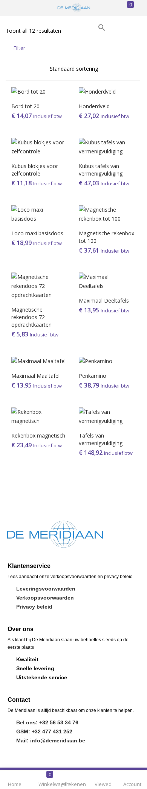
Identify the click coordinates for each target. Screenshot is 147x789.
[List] (136, 47)
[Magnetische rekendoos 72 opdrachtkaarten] (39, 285)
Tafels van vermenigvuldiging (100, 439)
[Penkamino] (95, 360)
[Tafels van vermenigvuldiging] (107, 415)
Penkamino (92, 375)
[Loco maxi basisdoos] (39, 213)
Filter (19, 47)
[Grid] (124, 47)
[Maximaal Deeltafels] (107, 280)
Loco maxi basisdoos (37, 233)
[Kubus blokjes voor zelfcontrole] (39, 146)
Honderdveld (94, 106)
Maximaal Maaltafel (35, 375)
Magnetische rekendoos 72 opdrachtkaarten (31, 317)
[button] (102, 26)
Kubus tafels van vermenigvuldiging (100, 169)
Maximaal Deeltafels (104, 300)
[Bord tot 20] (28, 90)
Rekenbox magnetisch (38, 435)
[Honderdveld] (97, 90)
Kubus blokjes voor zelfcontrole (34, 169)
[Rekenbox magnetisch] (39, 415)
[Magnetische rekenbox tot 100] (107, 213)
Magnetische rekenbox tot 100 (106, 237)
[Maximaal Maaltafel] (38, 360)
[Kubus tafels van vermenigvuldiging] (107, 146)
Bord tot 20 (25, 106)
